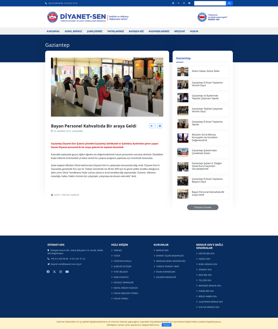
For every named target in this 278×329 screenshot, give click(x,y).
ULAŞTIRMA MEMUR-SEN (211, 301)
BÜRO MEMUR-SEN (208, 264)
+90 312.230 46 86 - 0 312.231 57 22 (62, 3)
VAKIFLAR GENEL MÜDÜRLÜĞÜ (170, 261)
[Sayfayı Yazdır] (160, 126)
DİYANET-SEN (205, 269)
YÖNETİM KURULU (122, 261)
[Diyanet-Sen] (88, 17)
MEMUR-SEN (162, 250)
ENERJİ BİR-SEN (206, 291)
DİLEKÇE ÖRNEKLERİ (123, 282)
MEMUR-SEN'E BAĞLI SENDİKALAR (209, 246)
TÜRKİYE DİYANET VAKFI (167, 266)
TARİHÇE (118, 250)
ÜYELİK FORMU (121, 298)
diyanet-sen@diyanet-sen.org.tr (66, 264)
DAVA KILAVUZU (121, 277)
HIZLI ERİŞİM (119, 244)
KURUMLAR (161, 244)
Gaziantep (183, 58)
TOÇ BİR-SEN (205, 280)
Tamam (166, 324)
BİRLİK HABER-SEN (208, 296)
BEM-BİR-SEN (205, 275)
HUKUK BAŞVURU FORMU (126, 293)
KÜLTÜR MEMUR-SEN (209, 307)
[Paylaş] (152, 126)
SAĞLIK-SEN (204, 258)
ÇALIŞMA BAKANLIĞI (166, 277)
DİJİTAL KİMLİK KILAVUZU (126, 287)
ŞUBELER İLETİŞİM (122, 266)
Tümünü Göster (202, 207)
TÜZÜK (117, 255)
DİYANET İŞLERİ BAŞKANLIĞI (170, 255)
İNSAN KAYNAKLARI (165, 271)
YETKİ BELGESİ (121, 271)
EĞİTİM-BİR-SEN (206, 253)
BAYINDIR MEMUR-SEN (210, 285)
